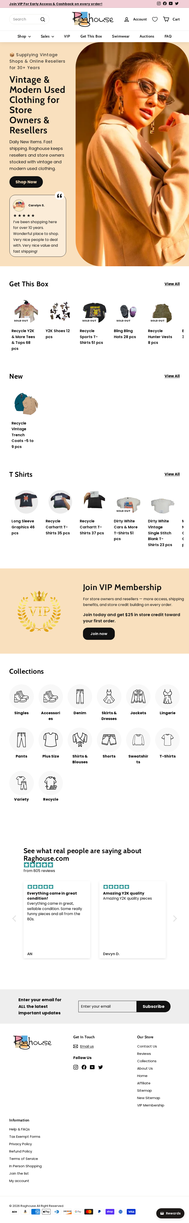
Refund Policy (20, 1151)
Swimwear (120, 36)
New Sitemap (148, 1097)
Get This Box (91, 36)
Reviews (144, 1053)
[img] (97, 865)
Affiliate (144, 1083)
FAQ (168, 36)
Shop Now (26, 182)
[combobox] (29, 19)
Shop (22, 36)
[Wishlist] (155, 19)
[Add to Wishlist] (38, 313)
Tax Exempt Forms (24, 1136)
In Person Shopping (25, 1166)
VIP (67, 36)
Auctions (147, 36)
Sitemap (144, 1090)
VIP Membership (150, 1105)
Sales (45, 36)
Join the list (19, 1173)
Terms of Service (23, 1158)
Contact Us (147, 1046)
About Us (145, 1068)
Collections (147, 1061)
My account (19, 1180)
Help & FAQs (19, 1129)
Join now (98, 633)
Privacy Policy (20, 1143)
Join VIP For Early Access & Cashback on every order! (55, 4)
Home (142, 1075)
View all (172, 284)
